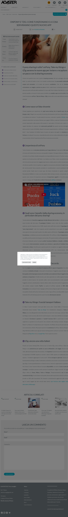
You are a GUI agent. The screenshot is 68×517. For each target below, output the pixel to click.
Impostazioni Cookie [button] (27, 262)
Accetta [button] (34, 262)
